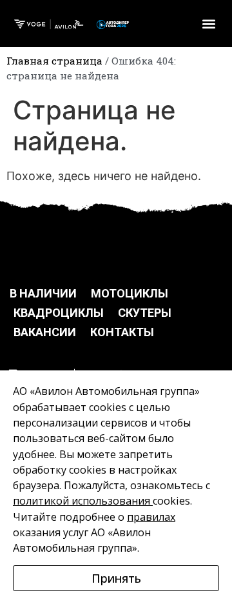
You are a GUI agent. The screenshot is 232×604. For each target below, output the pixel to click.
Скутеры (144, 312)
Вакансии (45, 332)
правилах (151, 517)
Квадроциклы (59, 312)
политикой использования (81, 501)
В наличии (43, 293)
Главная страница (54, 60)
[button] (208, 23)
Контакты (122, 332)
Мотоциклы (129, 293)
